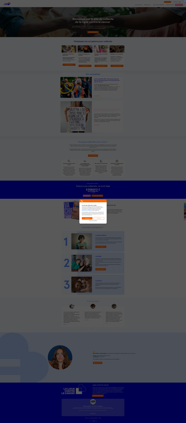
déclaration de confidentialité (86, 210)
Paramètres (99, 218)
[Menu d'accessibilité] (185, 1)
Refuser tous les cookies (93, 220)
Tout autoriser (87, 218)
